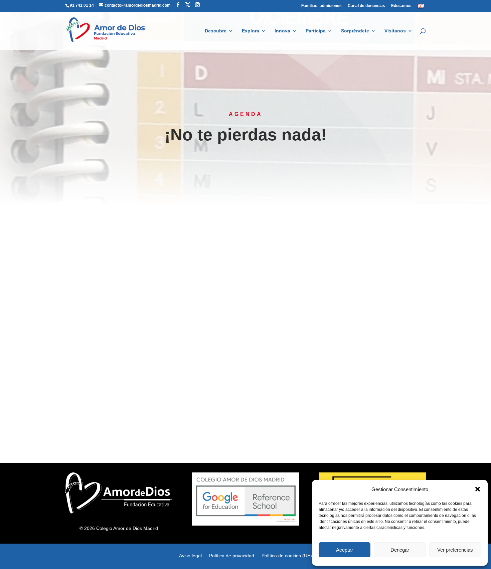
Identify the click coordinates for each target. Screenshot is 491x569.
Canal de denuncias (366, 6)
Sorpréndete (355, 30)
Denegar (399, 550)
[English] (422, 7)
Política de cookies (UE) (287, 555)
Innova (282, 30)
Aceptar (344, 550)
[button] (477, 489)
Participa (316, 30)
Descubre (215, 30)
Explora (250, 30)
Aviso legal (190, 555)
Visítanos (395, 30)
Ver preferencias (455, 550)
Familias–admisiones (321, 6)
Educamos (401, 6)
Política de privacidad (231, 555)
